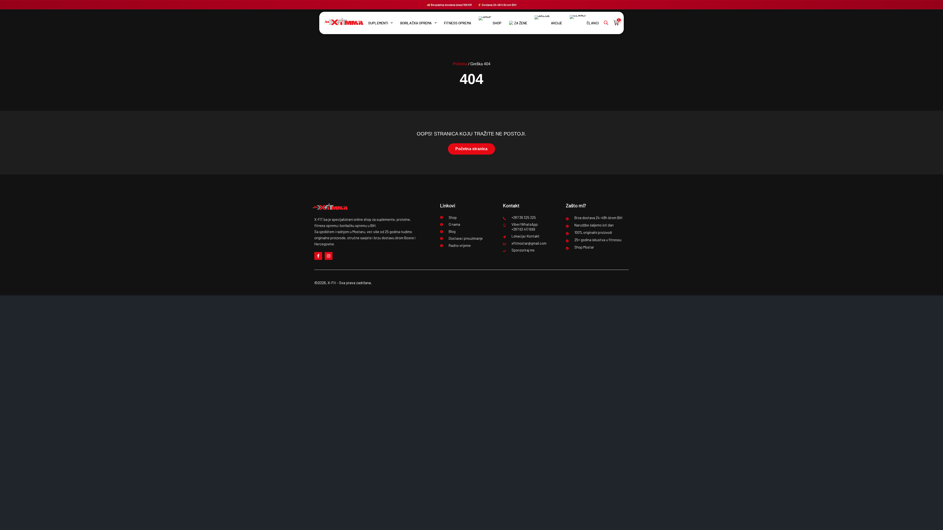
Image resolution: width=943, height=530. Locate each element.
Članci (593, 23)
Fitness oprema (457, 23)
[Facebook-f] (318, 256)
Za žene (520, 23)
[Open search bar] (606, 23)
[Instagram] (329, 256)
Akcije (556, 23)
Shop (497, 23)
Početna (460, 64)
